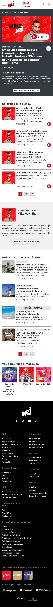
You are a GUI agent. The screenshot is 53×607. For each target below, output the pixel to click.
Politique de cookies (10, 553)
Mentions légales (9, 532)
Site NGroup (7, 547)
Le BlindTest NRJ (35, 457)
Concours (32, 490)
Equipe (5, 459)
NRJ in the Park (34, 438)
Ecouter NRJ (7, 438)
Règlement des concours (12, 544)
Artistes (31, 463)
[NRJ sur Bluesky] (23, 421)
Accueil (5, 12)
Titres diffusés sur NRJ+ (12, 494)
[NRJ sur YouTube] (29, 421)
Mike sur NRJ (24, 12)
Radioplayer (7, 481)
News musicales (35, 460)
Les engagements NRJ (37, 493)
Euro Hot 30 (33, 474)
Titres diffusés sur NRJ (11, 444)
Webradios (6, 447)
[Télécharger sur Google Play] (9, 590)
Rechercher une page (37, 496)
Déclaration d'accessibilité (13, 550)
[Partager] (48, 48)
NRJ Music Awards (36, 447)
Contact (5, 526)
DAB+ (4, 475)
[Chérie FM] (6, 575)
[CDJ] (32, 598)
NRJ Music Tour (34, 441)
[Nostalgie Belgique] (17, 575)
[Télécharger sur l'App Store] (26, 590)
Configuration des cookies (13, 556)
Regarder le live (8, 441)
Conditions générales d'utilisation (16, 538)
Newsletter (7, 462)
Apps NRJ (6, 478)
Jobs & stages (8, 529)
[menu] (4, 4)
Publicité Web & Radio (11, 535)
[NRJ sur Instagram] (36, 421)
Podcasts (13, 12)
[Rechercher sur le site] (43, 4)
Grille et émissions (10, 456)
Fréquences (6, 472)
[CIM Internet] (21, 598)
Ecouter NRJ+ (8, 491)
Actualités (32, 487)
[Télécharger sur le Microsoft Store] (43, 590)
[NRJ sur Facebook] (17, 421)
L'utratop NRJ (34, 477)
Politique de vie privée (11, 541)
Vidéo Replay (7, 453)
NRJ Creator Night (36, 444)
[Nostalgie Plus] (28, 575)
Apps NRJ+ (6, 513)
